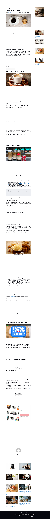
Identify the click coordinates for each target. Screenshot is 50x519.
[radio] (15, 395)
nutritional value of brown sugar (12, 314)
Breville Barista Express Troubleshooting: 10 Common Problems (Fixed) (38, 19)
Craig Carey (9, 12)
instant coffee (11, 176)
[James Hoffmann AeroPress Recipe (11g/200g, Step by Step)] (25, 479)
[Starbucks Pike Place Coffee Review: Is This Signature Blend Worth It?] (12, 503)
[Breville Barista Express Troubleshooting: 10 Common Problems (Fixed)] (39, 16)
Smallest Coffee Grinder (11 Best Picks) (25, 470)
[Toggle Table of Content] (14, 68)
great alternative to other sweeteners (21, 102)
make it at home (16, 192)
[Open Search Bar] (44, 1)
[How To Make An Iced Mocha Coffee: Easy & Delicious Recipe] (25, 501)
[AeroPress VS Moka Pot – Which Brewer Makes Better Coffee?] (25, 489)
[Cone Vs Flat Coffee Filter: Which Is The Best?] (39, 34)
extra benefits (13, 296)
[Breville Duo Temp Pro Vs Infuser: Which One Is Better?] (39, 43)
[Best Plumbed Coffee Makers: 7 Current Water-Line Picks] (12, 479)
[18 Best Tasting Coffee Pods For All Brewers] (12, 491)
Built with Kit (24, 418)
